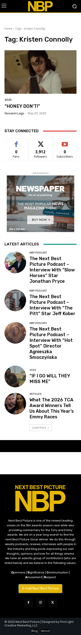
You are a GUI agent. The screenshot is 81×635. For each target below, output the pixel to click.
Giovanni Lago (14, 113)
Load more (39, 427)
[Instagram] (40, 602)
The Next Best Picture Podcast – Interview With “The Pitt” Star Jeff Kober (52, 305)
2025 (8, 99)
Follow (40, 142)
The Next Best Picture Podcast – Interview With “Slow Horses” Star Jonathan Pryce (52, 270)
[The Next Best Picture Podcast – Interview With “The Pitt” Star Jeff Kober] (15, 300)
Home (8, 29)
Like (16, 142)
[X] (52, 602)
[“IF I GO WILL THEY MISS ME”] (15, 376)
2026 (32, 370)
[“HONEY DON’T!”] (40, 72)
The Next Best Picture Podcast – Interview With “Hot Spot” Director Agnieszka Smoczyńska (51, 343)
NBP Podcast (38, 253)
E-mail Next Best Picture (40, 588)
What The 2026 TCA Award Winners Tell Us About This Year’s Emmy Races (51, 408)
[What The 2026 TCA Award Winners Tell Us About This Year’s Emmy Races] (15, 404)
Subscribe (65, 142)
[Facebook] (28, 602)
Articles (35, 394)
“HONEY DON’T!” (22, 106)
